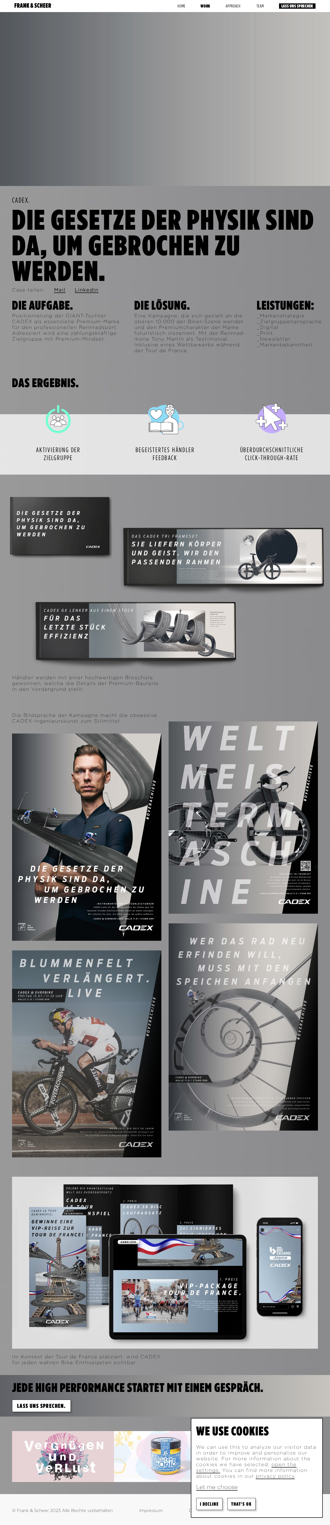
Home (182, 5)
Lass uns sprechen (297, 5)
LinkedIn (87, 290)
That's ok (241, 1504)
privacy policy (275, 1476)
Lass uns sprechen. (41, 1405)
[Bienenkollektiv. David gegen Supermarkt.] (165, 1456)
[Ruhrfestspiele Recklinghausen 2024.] (63, 1456)
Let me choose (217, 1487)
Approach (233, 5)
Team (260, 5)
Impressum (151, 1510)
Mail (59, 290)
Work (205, 5)
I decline (209, 1504)
